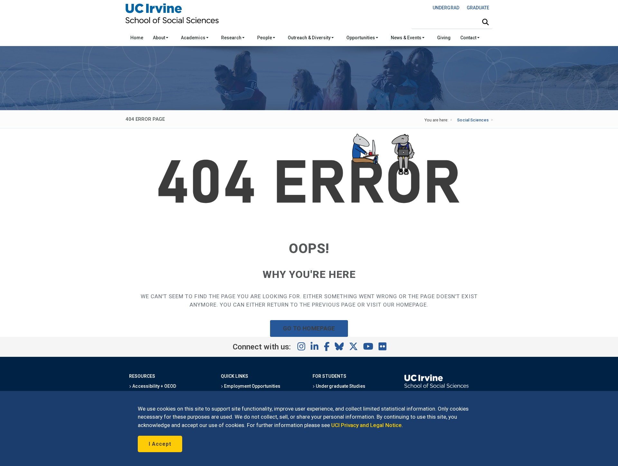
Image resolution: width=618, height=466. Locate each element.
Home (136, 37)
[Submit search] (485, 22)
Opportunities (361, 37)
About (159, 37)
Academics (193, 37)
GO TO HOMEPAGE (309, 328)
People (265, 37)
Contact (468, 37)
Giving (444, 37)
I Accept (160, 444)
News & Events (406, 37)
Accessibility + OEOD (153, 386)
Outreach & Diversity (310, 37)
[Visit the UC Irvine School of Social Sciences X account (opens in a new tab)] (353, 347)
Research (231, 37)
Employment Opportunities (251, 386)
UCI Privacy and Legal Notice (366, 425)
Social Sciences (472, 120)
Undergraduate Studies (340, 386)
